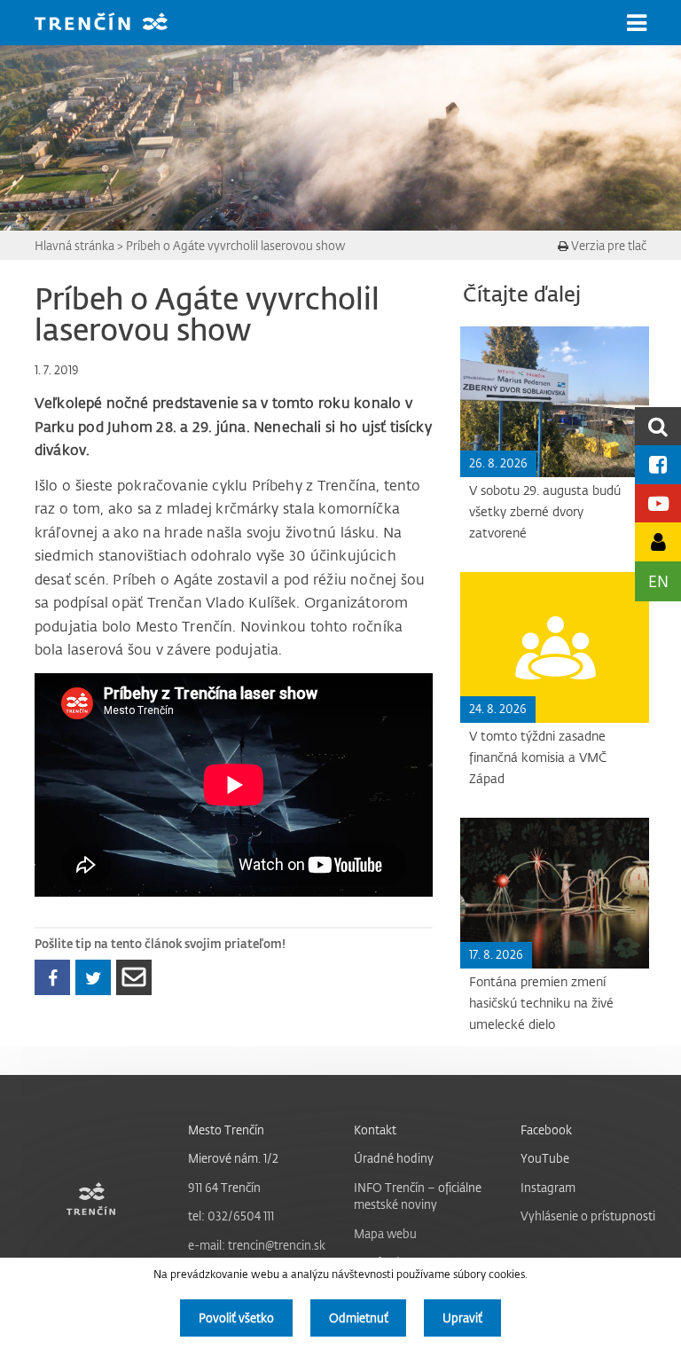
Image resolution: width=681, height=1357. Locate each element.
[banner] (114, 23)
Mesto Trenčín (226, 1129)
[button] (636, 23)
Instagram (548, 1187)
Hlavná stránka (74, 245)
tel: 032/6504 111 (231, 1215)
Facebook (546, 1129)
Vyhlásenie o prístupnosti (588, 1215)
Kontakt (375, 1129)
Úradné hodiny (394, 1157)
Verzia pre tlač (607, 245)
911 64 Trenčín (224, 1187)
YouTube (545, 1157)
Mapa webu (385, 1233)
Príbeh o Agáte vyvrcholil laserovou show (235, 245)
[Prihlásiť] (658, 541)
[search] (658, 426)
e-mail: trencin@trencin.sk (256, 1244)
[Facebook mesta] (658, 464)
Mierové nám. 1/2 (233, 1157)
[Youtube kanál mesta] (658, 503)
